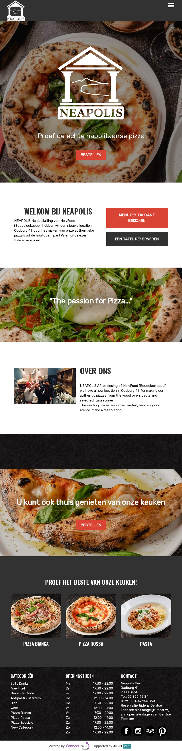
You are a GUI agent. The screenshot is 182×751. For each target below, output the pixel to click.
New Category (22, 727)
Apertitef (18, 688)
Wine (14, 708)
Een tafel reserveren (137, 239)
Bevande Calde (22, 693)
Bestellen (91, 155)
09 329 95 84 (138, 697)
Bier (14, 703)
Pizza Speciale (22, 723)
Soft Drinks (20, 683)
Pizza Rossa (20, 718)
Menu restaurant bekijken (137, 218)
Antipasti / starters (26, 698)
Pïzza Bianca (21, 713)
